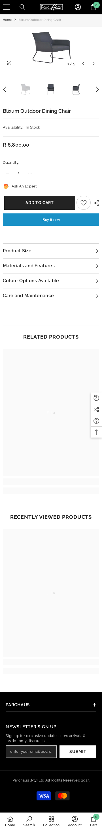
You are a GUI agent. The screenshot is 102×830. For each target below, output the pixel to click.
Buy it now (51, 220)
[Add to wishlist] (83, 203)
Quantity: (11, 162)
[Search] (22, 7)
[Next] (94, 64)
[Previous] (83, 64)
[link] (51, 481)
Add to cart (39, 202)
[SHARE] (95, 203)
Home (7, 20)
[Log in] (78, 7)
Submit (77, 751)
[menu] (6, 7)
